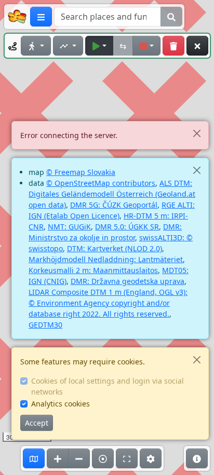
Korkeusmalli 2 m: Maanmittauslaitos (93, 270)
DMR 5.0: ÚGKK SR (127, 227)
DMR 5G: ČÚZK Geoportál (113, 205)
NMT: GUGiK (69, 227)
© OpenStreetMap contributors (100, 183)
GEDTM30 (45, 325)
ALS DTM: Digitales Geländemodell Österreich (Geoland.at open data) (112, 194)
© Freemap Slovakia (80, 172)
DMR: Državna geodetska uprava (127, 281)
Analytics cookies (60, 404)
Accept (36, 423)
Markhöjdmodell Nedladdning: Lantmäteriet (106, 259)
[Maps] (34, 458)
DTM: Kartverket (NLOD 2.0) (114, 248)
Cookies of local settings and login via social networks (107, 386)
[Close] (196, 133)
